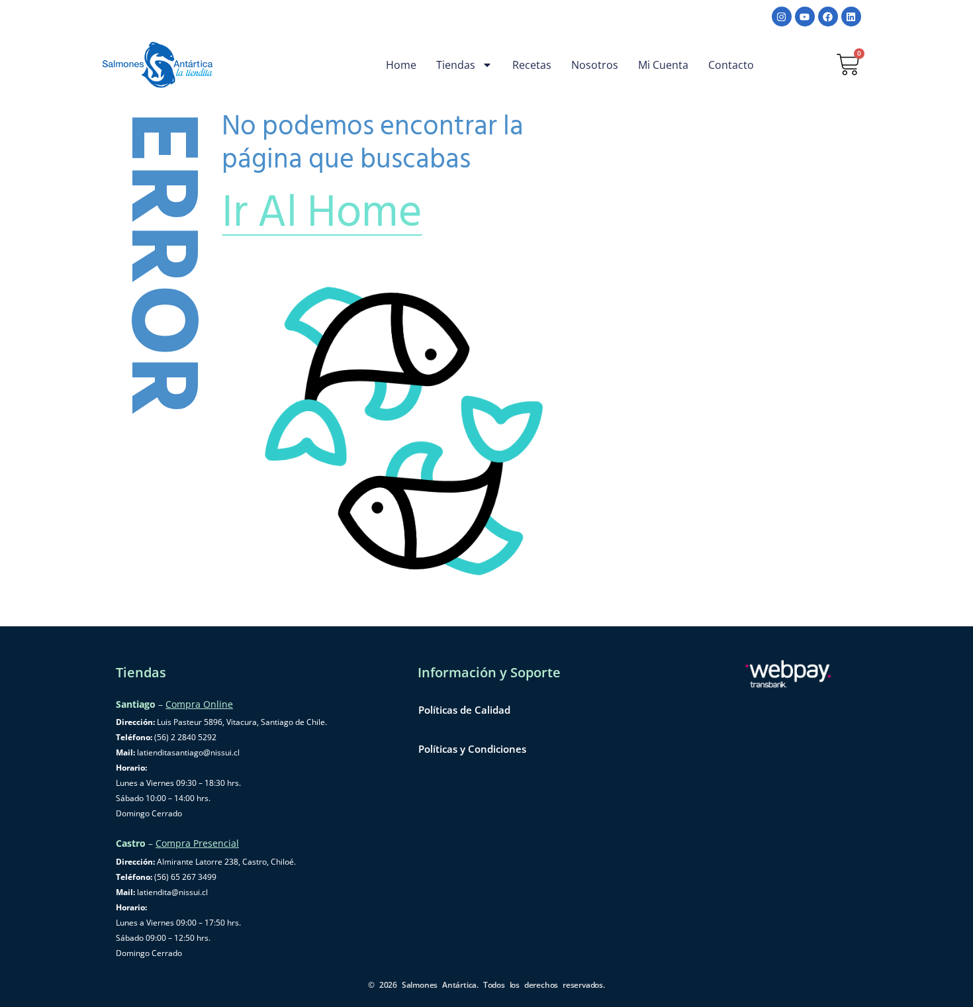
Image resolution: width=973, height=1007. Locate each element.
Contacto (731, 65)
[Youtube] (805, 16)
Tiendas (455, 65)
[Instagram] (782, 16)
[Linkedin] (851, 16)
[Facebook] (828, 16)
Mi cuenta (663, 65)
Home (401, 65)
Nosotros (594, 65)
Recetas (531, 65)
